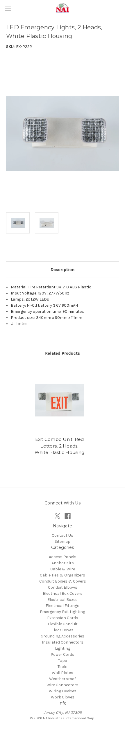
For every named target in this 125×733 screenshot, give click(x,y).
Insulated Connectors (62, 642)
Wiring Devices (62, 691)
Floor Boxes (62, 630)
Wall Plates (62, 672)
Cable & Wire (62, 569)
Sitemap (62, 541)
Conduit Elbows (62, 587)
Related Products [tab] (62, 353)
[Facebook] (68, 516)
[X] (57, 516)
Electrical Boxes (62, 599)
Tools (62, 666)
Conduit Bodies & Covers (62, 581)
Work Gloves (62, 697)
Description (62, 269)
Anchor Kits (62, 562)
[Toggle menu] (8, 8)
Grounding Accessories (62, 636)
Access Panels (62, 556)
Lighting (62, 648)
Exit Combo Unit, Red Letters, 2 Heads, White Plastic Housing (59, 445)
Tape (62, 660)
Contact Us (62, 535)
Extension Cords (62, 617)
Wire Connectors (62, 684)
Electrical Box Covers (63, 593)
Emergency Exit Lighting (62, 611)
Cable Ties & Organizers (62, 575)
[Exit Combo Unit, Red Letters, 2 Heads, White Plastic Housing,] (59, 400)
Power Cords (62, 654)
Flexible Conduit (63, 623)
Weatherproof (62, 678)
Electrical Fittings (62, 605)
